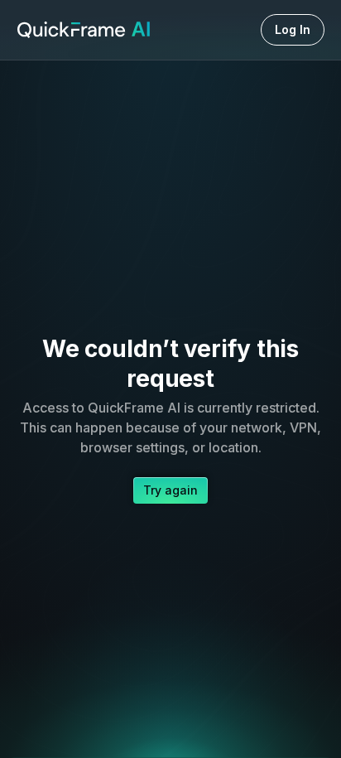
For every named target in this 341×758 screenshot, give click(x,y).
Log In (292, 29)
